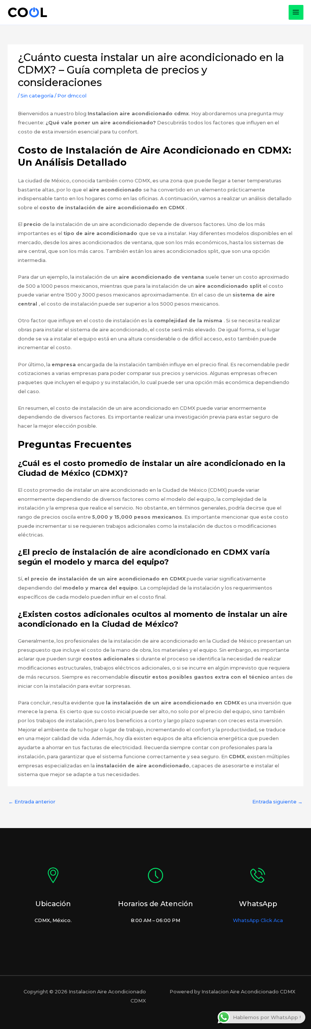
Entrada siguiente (277, 802)
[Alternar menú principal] (296, 12)
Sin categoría (36, 96)
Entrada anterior (31, 802)
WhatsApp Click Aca (258, 920)
